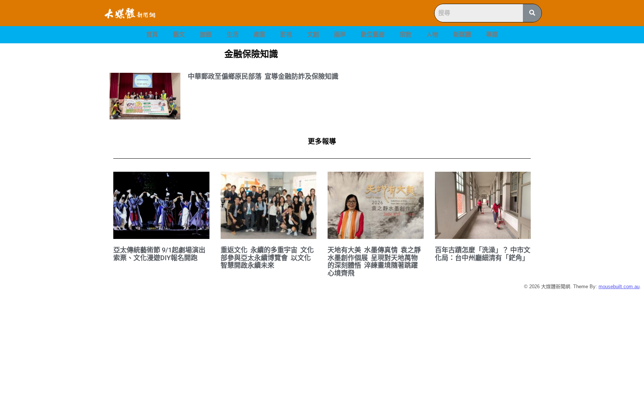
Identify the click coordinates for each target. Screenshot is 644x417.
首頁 (152, 34)
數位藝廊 (373, 34)
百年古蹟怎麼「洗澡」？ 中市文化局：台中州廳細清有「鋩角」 (482, 254)
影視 (286, 34)
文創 (313, 34)
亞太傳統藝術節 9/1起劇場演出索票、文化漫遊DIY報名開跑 (159, 254)
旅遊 (206, 34)
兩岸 (340, 34)
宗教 (405, 34)
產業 (259, 34)
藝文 (179, 34)
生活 (233, 34)
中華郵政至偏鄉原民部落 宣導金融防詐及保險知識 (263, 76)
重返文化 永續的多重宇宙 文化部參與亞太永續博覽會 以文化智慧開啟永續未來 (267, 257)
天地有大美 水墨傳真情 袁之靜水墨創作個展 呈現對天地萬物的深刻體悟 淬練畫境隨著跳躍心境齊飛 (374, 261)
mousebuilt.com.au (619, 286)
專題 (492, 34)
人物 (432, 34)
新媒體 (462, 34)
